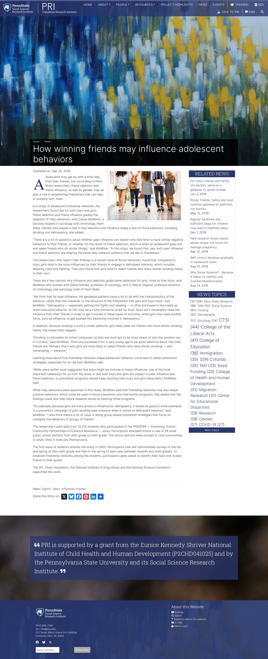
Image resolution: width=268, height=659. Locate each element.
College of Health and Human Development (210, 377)
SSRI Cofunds (213, 359)
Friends (81, 489)
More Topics (212, 430)
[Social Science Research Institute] (52, 612)
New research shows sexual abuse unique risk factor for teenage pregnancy (209, 243)
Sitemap (179, 612)
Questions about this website (190, 619)
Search (178, 615)
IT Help (178, 622)
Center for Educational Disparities (210, 401)
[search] (262, 12)
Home (87, 4)
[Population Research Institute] (38, 8)
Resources (144, 4)
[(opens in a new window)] (37, 643)
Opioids (206, 419)
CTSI (224, 320)
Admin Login (181, 626)
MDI (260, 4)
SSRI (251, 12)
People (121, 4)
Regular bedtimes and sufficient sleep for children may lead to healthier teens (209, 223)
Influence (68, 489)
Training (241, 4)
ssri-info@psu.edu (46, 629)
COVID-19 (207, 424)
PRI (192, 301)
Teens (56, 489)
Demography (206, 314)
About (103, 4)
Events (218, 4)
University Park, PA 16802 (50, 636)
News (203, 4)
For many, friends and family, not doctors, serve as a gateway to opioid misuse (210, 185)
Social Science (221, 306)
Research (207, 413)
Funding (203, 310)
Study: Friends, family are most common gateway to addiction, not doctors (211, 204)
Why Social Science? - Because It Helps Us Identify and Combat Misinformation (211, 276)
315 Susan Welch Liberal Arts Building (56, 632)
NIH (203, 365)
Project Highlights (177, 4)
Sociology (204, 320)
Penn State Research (218, 301)
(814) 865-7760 (44, 625)
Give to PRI (230, 12)
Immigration (211, 353)
